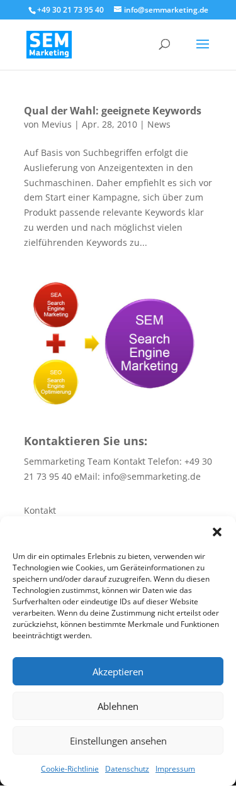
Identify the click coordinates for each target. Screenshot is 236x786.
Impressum (175, 768)
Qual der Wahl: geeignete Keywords (112, 111)
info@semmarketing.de (152, 476)
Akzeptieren (118, 671)
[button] (217, 532)
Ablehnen (118, 706)
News (159, 124)
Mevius (57, 124)
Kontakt (40, 510)
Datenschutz (127, 768)
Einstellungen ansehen (118, 740)
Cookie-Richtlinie (70, 768)
